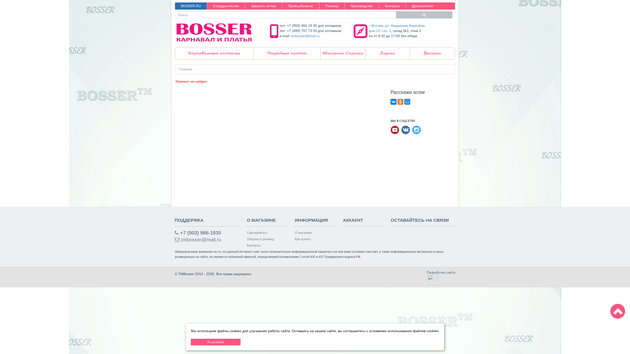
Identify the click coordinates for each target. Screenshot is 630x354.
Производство (361, 6)
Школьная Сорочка (342, 53)
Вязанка (432, 53)
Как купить (303, 239)
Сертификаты (257, 233)
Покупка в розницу (260, 239)
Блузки (387, 53)
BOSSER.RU (191, 6)
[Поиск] (424, 14)
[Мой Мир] (407, 102)
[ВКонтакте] (393, 102)
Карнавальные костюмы (214, 53)
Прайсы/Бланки (300, 6)
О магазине (303, 233)
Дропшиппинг (423, 6)
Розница (331, 6)
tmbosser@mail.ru (305, 36)
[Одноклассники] (400, 102)
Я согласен (215, 342)
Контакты (392, 6)
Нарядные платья (287, 53)
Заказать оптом (263, 6)
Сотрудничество (226, 6)
